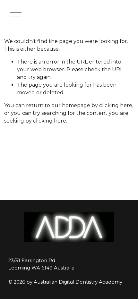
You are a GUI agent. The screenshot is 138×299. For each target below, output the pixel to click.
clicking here (115, 105)
